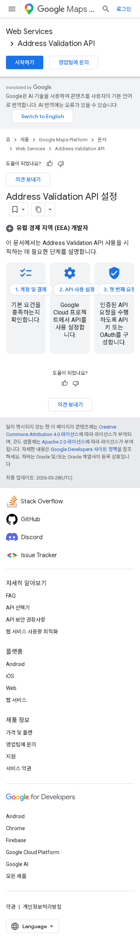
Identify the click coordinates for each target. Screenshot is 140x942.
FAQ (11, 596)
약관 (11, 907)
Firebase (16, 840)
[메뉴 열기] (11, 9)
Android (15, 664)
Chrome (15, 828)
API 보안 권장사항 (26, 620)
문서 (101, 139)
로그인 (123, 9)
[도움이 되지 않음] (60, 163)
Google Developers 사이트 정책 (84, 449)
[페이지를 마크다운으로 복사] (38, 209)
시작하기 (24, 62)
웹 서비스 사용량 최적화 (32, 632)
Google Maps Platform (63, 139)
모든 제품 (16, 876)
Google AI (17, 864)
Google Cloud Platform (32, 852)
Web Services (29, 31)
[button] (47, 227)
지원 (11, 757)
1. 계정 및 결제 (31, 289)
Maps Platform (81, 9)
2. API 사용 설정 (77, 289)
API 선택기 (18, 608)
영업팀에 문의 (74, 62)
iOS (10, 676)
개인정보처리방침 (42, 907)
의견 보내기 (28, 179)
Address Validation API (56, 43)
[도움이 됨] (49, 163)
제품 (24, 139)
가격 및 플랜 (19, 733)
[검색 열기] (106, 8)
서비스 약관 (18, 768)
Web (11, 688)
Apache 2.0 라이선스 (63, 442)
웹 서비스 (16, 700)
